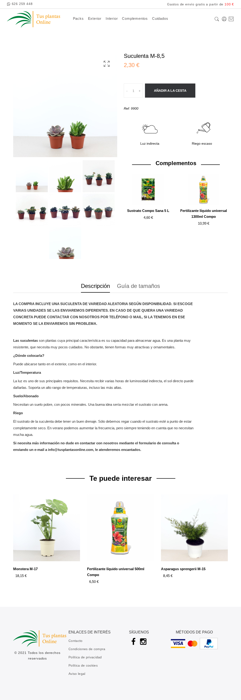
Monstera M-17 (25, 569)
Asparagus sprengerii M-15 (183, 569)
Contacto (75, 641)
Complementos (135, 18)
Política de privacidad (85, 657)
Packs (78, 18)
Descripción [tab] (95, 286)
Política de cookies (83, 665)
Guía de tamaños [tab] (138, 286)
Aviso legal (76, 674)
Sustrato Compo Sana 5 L (148, 211)
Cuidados (160, 18)
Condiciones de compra (86, 649)
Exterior (94, 18)
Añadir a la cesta (170, 90)
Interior (112, 18)
